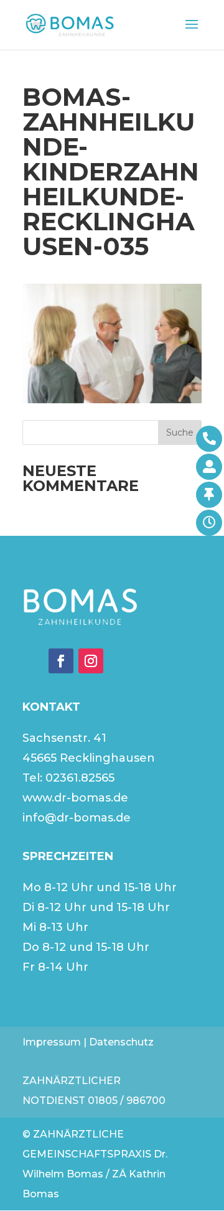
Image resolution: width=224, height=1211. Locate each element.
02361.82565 (79, 778)
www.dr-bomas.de (75, 798)
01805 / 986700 (127, 1100)
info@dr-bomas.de (76, 818)
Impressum (51, 1042)
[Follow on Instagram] (90, 660)
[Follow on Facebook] (61, 660)
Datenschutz (121, 1042)
